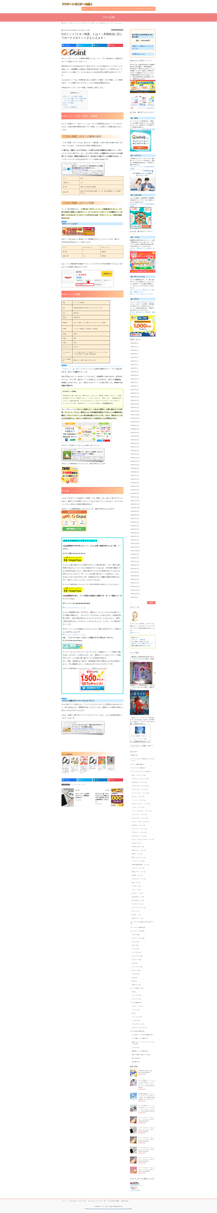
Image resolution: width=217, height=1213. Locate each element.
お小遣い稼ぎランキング (136, 1185)
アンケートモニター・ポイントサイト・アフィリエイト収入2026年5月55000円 (146, 1119)
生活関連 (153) (136, 1061)
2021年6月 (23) (135, 565)
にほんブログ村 (134, 1190)
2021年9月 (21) (135, 554)
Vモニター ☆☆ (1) (137, 893)
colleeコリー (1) (136, 984)
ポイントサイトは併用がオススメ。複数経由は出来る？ (82, 795)
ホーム (86, 8)
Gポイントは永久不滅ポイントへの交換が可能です (93, 768)
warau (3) (134, 977)
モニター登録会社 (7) (136, 1002)
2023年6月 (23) (135, 479)
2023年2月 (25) (135, 493)
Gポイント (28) (136, 970)
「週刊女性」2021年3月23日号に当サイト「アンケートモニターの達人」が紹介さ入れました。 (142, 659)
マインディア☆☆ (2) (137, 904)
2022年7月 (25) (135, 518)
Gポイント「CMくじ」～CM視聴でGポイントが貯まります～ (102, 768)
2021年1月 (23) (135, 583)
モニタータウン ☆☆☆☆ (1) (140, 818)
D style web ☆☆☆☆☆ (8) (139, 782)
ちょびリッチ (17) (136, 959)
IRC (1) (134, 1013)
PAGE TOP (210, 1175)
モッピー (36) (135, 941)
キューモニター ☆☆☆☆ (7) (140, 789)
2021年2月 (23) (135, 579)
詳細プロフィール (134, 632)
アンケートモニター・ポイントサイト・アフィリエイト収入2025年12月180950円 (146, 1169)
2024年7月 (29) (135, 432)
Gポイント (83, 784)
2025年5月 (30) (135, 396)
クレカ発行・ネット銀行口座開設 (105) (142, 1034)
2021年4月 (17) (135, 572)
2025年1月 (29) (135, 411)
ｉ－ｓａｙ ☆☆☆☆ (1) (138, 800)
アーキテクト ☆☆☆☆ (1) (139, 832)
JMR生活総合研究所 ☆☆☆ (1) (140, 864)
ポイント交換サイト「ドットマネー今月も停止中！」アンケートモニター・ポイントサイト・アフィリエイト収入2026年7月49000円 (146, 1084)
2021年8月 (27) (135, 558)
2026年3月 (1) (134, 361)
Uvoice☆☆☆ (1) (136, 843)
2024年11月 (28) (135, 418)
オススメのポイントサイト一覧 (100, 8)
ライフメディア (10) (137, 966)
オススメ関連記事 (70, 107)
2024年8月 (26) (135, 429)
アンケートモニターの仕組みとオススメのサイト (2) (142, 759)
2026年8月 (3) (134, 343)
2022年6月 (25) (135, 522)
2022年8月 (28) (135, 515)
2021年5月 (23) (135, 568)
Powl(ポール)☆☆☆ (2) (138, 846)
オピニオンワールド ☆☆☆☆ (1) (141, 803)
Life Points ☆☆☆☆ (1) (138, 825)
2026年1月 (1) (134, 368)
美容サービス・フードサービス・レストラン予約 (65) (143, 1043)
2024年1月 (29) (135, 454)
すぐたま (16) (135, 974)
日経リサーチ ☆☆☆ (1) (138, 871)
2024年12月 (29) (135, 414)
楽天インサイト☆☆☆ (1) (138, 857)
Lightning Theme (102, 1208)
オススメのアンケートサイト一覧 (121, 8)
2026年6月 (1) (134, 350)
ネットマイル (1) (136, 999)
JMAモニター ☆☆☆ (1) (138, 850)
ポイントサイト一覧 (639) (137, 931)
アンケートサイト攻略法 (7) (138, 768)
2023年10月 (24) (135, 464)
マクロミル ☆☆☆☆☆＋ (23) (140, 778)
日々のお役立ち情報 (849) (137, 1031)
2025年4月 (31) (135, 400)
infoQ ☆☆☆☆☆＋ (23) (138, 775)
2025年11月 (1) (135, 375)
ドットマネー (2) (136, 995)
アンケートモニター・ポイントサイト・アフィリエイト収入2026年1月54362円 (146, 1159)
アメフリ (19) (135, 949)
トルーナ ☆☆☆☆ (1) (138, 807)
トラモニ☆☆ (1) (136, 886)
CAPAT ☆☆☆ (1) (137, 854)
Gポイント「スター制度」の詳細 (72, 96)
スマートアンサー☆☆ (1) (138, 907)
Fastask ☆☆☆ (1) (137, 875)
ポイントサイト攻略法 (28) (138, 927)
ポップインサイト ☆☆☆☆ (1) (140, 793)
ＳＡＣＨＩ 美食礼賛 (138, 639)
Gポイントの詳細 (67, 103)
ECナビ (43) (135, 945)
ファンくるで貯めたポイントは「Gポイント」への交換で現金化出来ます (75, 768)
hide (77, 92)
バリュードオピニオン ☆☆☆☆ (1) (141, 811)
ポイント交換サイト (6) (137, 988)
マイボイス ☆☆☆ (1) (138, 861)
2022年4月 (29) (135, 529)
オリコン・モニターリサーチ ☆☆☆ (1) (143, 839)
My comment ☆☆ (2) (138, 900)
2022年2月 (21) (135, 536)
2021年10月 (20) (135, 550)
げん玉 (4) (134, 963)
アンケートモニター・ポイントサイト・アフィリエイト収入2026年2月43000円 (146, 1149)
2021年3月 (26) (135, 575)
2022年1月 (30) (135, 540)
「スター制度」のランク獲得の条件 (75, 98)
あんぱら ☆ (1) (136, 914)
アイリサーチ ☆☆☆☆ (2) (139, 814)
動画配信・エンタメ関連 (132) (140, 1051)
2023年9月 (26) (135, 468)
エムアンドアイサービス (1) (139, 1027)
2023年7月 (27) (135, 475)
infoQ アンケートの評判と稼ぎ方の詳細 (142, 129)
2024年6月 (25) (135, 436)
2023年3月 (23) (135, 490)
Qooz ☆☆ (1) (136, 882)
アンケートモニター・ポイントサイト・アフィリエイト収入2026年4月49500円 (146, 1129)
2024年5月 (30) (135, 439)
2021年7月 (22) (135, 561)
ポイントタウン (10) (137, 956)
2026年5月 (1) (134, 353)
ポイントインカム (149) (138, 938)
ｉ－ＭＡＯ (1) (136, 1020)
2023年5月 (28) (135, 482)
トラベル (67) (135, 1047)
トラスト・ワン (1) (137, 1006)
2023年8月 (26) (135, 472)
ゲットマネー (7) (136, 952)
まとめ (64, 105)
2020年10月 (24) (135, 593)
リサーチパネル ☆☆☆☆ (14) (140, 786)
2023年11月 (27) (135, 461)
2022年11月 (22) (135, 504)
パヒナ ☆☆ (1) (136, 889)
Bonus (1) (134, 981)
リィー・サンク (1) (137, 1017)
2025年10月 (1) (135, 379)
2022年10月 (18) (135, 507)
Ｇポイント (67, 369)
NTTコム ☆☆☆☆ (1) (138, 796)
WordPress (93, 1208)
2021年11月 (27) (135, 547)
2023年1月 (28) (135, 497)
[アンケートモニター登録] (142, 180)
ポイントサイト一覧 (117, 30)
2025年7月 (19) (135, 389)
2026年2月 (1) (134, 364)
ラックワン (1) (136, 1009)
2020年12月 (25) (135, 586)
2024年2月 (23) (135, 450)
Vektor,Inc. (124, 1208)
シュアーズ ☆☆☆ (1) (138, 868)
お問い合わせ (150, 8)
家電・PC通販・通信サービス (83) (141, 1054)
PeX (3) (134, 991)
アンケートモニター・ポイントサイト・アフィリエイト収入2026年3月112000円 (146, 1139)
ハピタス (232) (136, 934)
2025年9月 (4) (134, 382)
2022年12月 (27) (135, 500)
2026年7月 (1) (134, 346)
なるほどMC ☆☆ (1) (138, 896)
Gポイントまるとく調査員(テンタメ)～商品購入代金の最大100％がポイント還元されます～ (84, 769)
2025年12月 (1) (135, 371)
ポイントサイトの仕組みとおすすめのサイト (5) (142, 922)
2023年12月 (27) (135, 457)
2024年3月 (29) (135, 447)
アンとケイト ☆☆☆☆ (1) (139, 828)
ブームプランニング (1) (138, 1024)
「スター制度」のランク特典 (73, 100)
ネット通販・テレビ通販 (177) (140, 1038)
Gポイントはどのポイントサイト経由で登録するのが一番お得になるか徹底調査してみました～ (66, 769)
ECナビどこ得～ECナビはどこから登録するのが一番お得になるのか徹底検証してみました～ (102, 797)
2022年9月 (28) (135, 511)
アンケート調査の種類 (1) (137, 764)
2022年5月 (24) (135, 525)
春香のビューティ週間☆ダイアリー (142, 643)
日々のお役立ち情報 (137, 8)
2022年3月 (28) (135, 532)
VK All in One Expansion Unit (113, 1208)
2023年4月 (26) (135, 486)
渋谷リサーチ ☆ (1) (137, 918)
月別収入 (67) (134, 755)
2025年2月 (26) (135, 407)
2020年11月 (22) (135, 590)
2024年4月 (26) (135, 443)
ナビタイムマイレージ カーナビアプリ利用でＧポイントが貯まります (111, 768)
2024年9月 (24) (135, 425)
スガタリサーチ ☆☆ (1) (138, 879)
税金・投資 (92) (136, 1058)
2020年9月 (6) (134, 597)
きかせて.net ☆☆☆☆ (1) (139, 836)
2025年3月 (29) (135, 404)
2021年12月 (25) (135, 543)
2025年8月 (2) (134, 386)
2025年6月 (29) (135, 393)
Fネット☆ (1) (135, 911)
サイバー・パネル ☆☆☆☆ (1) (140, 821)
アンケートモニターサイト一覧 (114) (140, 771)
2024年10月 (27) (135, 422)
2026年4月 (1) (134, 357)
